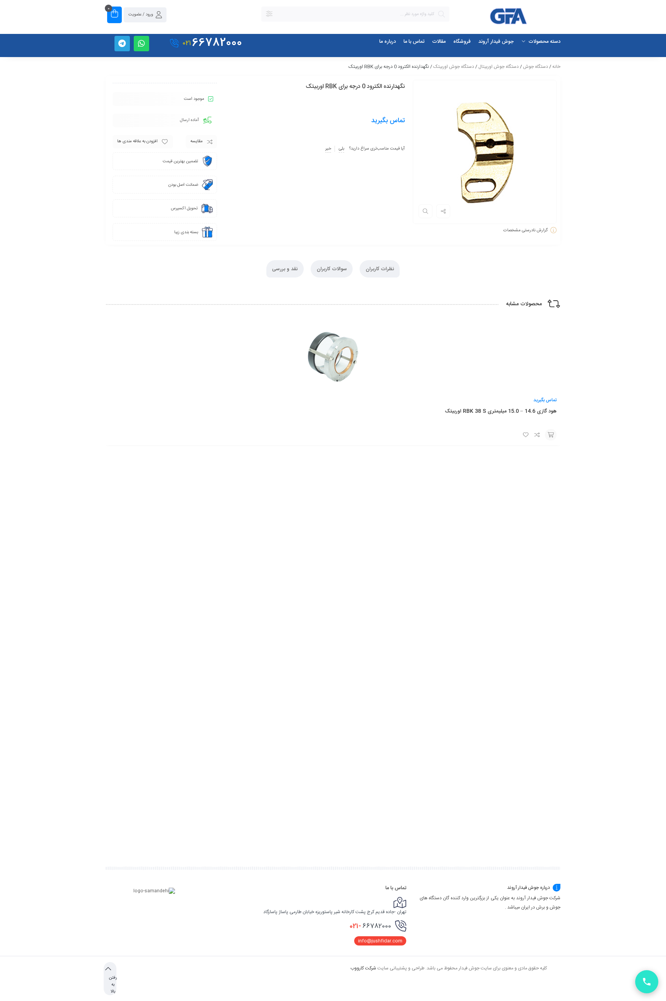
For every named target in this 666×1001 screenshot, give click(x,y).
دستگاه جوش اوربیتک (453, 67)
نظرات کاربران (380, 269)
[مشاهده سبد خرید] (114, 15)
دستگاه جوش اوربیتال (498, 67)
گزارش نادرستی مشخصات (525, 230)
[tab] (380, 269)
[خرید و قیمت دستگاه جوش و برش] (508, 17)
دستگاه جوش (535, 67)
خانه (556, 67)
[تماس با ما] (646, 981)
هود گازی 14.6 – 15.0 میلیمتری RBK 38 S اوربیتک (501, 411)
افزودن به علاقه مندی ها (137, 141)
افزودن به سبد (551, 435)
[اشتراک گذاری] (443, 211)
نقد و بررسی (285, 269)
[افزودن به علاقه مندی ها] (525, 435)
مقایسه (196, 141)
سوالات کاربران (332, 269)
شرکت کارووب (363, 968)
